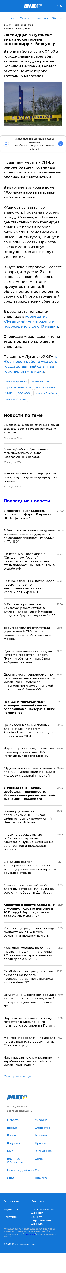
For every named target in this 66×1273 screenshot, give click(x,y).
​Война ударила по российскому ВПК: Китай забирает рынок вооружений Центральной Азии (28, 816)
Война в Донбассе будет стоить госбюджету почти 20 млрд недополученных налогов (26, 452)
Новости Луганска (16, 381)
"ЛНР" (8, 393)
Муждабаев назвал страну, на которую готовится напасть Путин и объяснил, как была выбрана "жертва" (28, 656)
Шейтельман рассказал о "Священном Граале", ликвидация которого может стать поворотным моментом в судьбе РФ (29, 561)
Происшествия (40, 381)
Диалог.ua (29, 1234)
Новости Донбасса (46, 393)
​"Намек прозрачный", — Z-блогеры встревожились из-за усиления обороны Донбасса (29, 888)
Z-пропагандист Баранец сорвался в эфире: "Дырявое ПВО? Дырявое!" (27, 514)
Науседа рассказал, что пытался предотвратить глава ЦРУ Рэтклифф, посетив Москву (30, 752)
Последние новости (27, 500)
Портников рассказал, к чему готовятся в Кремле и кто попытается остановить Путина (29, 1021)
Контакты (11, 1217)
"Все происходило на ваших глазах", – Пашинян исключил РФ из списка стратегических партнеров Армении (28, 953)
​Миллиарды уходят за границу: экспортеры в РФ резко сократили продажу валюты (29, 931)
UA (59, 6)
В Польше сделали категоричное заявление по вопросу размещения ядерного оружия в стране (30, 867)
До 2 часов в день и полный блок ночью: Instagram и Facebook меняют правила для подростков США (29, 730)
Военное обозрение (25, 25)
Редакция (11, 1209)
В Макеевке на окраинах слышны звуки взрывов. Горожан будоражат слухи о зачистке (31, 428)
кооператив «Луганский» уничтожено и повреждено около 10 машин (31, 321)
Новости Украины (15, 399)
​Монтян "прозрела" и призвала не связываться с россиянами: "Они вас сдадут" (29, 1041)
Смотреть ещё (17, 1076)
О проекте (11, 1201)
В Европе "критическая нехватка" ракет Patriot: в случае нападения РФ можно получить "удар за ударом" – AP (30, 610)
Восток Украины (45, 387)
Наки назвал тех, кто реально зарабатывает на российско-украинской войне (28, 1061)
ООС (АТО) (24, 393)
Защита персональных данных (42, 1220)
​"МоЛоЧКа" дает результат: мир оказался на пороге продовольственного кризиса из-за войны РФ (29, 977)
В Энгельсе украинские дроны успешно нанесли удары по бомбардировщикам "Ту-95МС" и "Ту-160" (29, 536)
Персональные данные (42, 1211)
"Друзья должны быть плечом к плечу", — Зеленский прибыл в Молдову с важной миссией (29, 771)
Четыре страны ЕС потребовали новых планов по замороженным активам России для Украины (30, 586)
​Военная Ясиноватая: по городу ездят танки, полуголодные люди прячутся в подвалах (30, 477)
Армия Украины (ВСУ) (18, 387)
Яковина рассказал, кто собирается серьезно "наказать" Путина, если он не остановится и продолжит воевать (28, 842)
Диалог (7, 25)
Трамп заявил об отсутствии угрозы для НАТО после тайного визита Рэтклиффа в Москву (27, 633)
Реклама (37, 1201)
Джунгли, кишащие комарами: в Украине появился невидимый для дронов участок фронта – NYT (30, 1000)
